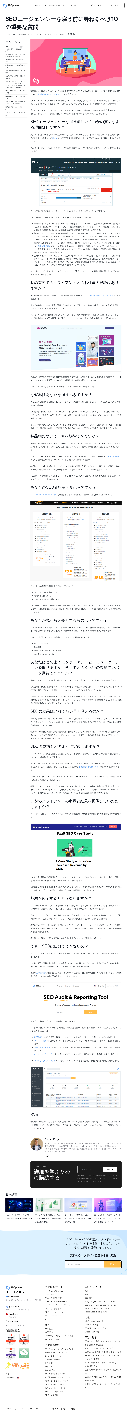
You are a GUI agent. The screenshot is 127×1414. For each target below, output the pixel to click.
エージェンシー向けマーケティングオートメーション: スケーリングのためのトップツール (107, 1218)
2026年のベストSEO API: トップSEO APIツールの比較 (103, 1379)
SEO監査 (49, 1328)
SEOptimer (41, 973)
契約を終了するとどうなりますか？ (14, 108)
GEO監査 (49, 1332)
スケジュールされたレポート (56, 1388)
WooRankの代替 (92, 1331)
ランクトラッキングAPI (54, 1384)
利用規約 (73, 1409)
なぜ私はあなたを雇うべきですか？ (14, 61)
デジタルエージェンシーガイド (46, 34)
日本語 (95, 1308)
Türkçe (106, 1311)
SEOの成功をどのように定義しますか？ (15, 97)
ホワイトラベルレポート (55, 1315)
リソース (71, 5)
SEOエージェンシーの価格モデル (44, 494)
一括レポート (50, 1294)
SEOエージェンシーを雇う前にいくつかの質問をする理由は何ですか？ (15, 49)
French (96, 1305)
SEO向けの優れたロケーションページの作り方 (103, 1386)
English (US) (96, 1301)
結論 (6, 116)
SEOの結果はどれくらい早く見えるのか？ (15, 92)
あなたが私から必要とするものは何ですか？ (15, 77)
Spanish (88, 1305)
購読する (110, 1169)
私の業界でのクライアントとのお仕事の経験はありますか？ (15, 55)
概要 (86, 1290)
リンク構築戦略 (113, 456)
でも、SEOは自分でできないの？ (15, 112)
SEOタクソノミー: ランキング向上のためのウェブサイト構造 (102, 1357)
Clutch (55, 138)
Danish (105, 1301)
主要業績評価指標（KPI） (89, 766)
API (46, 1319)
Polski (107, 1308)
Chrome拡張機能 (52, 1359)
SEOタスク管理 (51, 1395)
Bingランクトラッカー (54, 1356)
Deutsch (113, 1301)
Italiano (88, 1308)
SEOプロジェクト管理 (54, 1391)
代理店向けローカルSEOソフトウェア (60, 1377)
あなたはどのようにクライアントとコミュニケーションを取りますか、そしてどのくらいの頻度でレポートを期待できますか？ (15, 84)
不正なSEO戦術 (44, 246)
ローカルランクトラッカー (56, 1373)
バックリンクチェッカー (55, 1290)
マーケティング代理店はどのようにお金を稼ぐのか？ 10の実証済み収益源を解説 (48, 1218)
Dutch (101, 1308)
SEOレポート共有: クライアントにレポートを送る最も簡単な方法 (18, 1217)
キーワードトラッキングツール (57, 1305)
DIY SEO (49, 1363)
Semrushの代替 (91, 1324)
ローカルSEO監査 (52, 1339)
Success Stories (54, 5)
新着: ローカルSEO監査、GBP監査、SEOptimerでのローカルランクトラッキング (103, 1350)
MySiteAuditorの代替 (94, 1321)
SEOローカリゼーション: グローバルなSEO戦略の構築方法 (102, 1364)
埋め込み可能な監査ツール (56, 1298)
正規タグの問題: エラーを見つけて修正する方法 (103, 1371)
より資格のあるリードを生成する (51, 94)
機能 (36, 5)
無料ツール (49, 1366)
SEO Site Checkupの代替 (95, 1328)
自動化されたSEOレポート (56, 1352)
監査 (43, 5)
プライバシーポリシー (59, 1409)
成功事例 (88, 1298)
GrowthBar (50, 1370)
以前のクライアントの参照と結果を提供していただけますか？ (15, 103)
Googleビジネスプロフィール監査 (59, 1335)
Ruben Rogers (23, 34)
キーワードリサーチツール (56, 1301)
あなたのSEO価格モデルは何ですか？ (15, 71)
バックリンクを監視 (53, 1308)
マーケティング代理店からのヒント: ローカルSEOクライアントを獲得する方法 (77, 1218)
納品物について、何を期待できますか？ (15, 66)
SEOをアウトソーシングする (101, 295)
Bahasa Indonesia (107, 1305)
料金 (64, 5)
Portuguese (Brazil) (93, 1311)
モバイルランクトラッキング (56, 1381)
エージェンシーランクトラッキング (59, 1348)
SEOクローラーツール (54, 1312)
